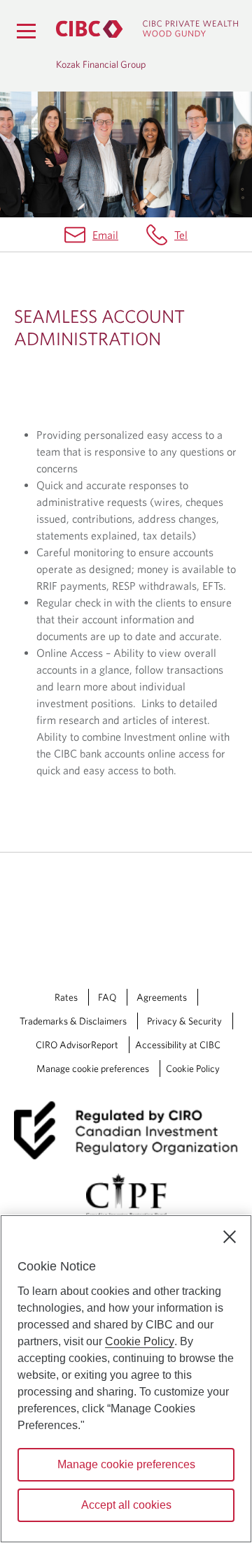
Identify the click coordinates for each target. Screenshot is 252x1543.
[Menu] (25, 30)
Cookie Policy (193, 1068)
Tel (181, 235)
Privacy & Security (184, 1021)
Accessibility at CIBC (177, 1044)
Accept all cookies (126, 1505)
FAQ (107, 997)
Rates (66, 997)
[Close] (229, 1237)
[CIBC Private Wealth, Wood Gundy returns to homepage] (147, 29)
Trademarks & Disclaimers (73, 1021)
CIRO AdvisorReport (77, 1044)
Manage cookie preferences (92, 1068)
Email (105, 235)
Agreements (161, 997)
